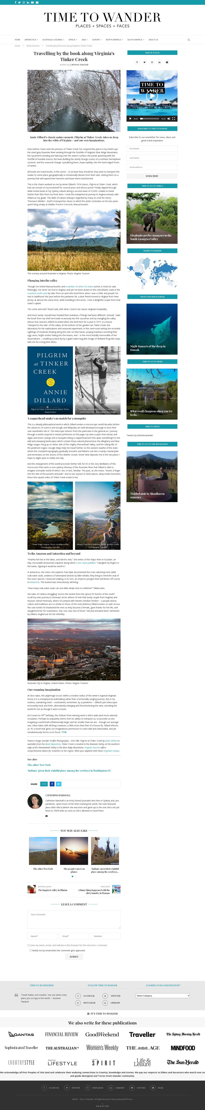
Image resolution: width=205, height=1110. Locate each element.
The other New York (74, 868)
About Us (153, 40)
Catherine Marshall (79, 64)
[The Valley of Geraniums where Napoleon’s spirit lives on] (152, 218)
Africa (72, 40)
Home (17, 40)
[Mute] (168, 118)
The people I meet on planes (105, 870)
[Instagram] (24, 2)
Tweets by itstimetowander (140, 435)
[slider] (149, 118)
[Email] (37, 2)
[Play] (130, 118)
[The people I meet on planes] (105, 851)
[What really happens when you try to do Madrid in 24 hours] (152, 394)
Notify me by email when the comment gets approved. (58, 950)
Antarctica (30, 40)
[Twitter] (19, 2)
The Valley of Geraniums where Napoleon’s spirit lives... (150, 237)
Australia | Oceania (52, 40)
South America (134, 40)
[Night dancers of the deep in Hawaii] (43, 851)
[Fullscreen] (173, 118)
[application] (152, 96)
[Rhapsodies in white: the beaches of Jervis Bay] (152, 476)
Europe (95, 40)
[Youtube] (32, 2)
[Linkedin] (28, 2)
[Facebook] (15, 2)
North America (113, 40)
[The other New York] (74, 851)
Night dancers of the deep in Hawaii (43, 870)
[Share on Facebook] (52, 784)
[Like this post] (45, 784)
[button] (152, 96)
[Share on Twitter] (58, 784)
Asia (84, 40)
